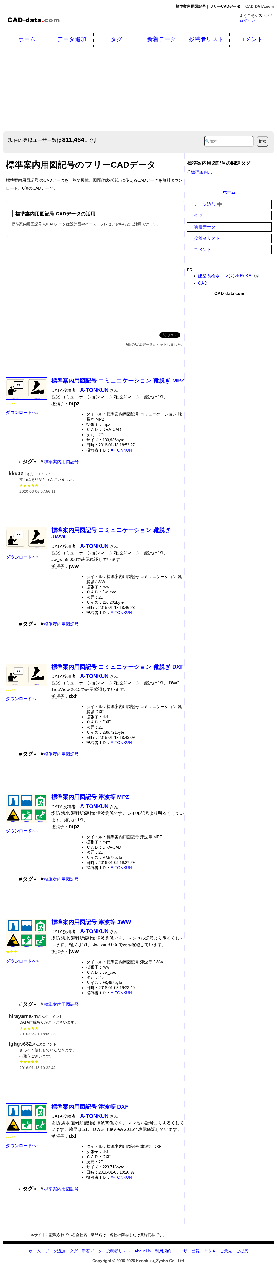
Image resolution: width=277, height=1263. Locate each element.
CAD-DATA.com (259, 6)
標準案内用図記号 (61, 461)
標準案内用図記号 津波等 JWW (91, 922)
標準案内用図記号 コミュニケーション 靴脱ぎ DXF (117, 667)
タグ (117, 39)
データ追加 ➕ (208, 204)
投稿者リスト (206, 39)
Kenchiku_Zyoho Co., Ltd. (160, 1260)
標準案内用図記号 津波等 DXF (89, 1106)
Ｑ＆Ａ (210, 1251)
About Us (142, 1251)
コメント (251, 39)
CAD (202, 283)
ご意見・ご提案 (234, 1251)
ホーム (27, 39)
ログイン (247, 20)
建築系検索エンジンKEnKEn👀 (228, 276)
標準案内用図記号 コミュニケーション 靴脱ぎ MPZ (117, 380)
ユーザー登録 (187, 1251)
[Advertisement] (139, 89)
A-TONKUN (121, 450)
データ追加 (71, 39)
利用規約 (163, 1251)
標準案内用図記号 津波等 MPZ (90, 797)
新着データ (161, 39)
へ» (22, 412)
